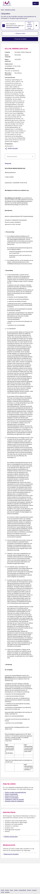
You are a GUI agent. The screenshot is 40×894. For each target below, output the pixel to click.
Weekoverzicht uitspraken (11, 854)
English (2, 890)
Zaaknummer (9, 64)
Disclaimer (7, 892)
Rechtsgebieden (9, 68)
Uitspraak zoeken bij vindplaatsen (14, 801)
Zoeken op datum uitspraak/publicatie (15, 792)
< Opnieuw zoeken (20, 33)
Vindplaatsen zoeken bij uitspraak (14, 799)
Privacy (11, 890)
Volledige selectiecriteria (11, 836)
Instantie (7, 52)
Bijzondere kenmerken (8, 73)
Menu (35, 3)
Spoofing (29, 890)
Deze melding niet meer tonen (29, 25)
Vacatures (34, 890)
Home (2, 9)
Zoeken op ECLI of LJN (11, 796)
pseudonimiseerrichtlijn (12, 27)
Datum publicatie (8, 60)
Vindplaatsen (9, 144)
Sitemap (7, 890)
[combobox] (20, 156)
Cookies (16, 890)
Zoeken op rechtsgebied (11, 797)
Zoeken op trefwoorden (11, 794)
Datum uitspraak (7, 55)
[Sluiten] (36, 26)
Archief (2, 892)
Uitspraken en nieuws (10, 9)
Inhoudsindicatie (10, 77)
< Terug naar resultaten (20, 39)
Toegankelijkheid (22, 890)
